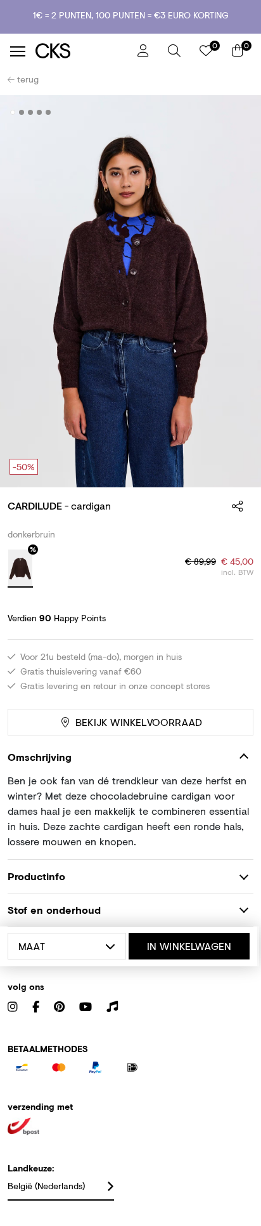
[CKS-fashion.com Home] (81, 51)
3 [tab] (31, 112)
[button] (174, 50)
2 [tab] (22, 112)
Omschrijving (40, 756)
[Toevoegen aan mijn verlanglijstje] (234, 113)
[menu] (17, 51)
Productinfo (36, 876)
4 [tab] (39, 112)
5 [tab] (48, 112)
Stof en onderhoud (54, 909)
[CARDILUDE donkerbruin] (20, 569)
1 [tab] (13, 112)
